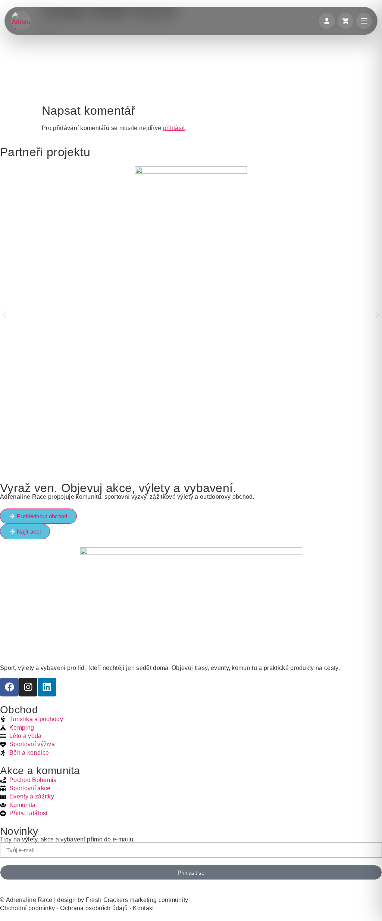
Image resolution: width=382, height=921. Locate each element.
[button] (4, 314)
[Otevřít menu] (364, 21)
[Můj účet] (327, 21)
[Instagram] (28, 687)
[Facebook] (9, 687)
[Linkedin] (47, 687)
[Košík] (345, 21)
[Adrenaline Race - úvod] (21, 21)
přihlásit (174, 128)
